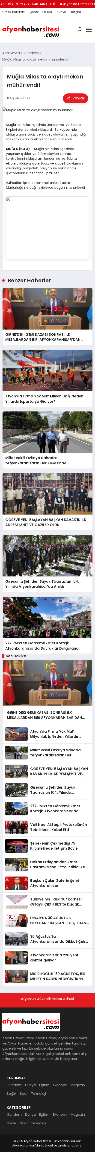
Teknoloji (38, 1093)
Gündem (14, 1085)
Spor (24, 1093)
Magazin (78, 1085)
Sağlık (11, 1093)
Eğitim (44, 1085)
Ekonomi (60, 1085)
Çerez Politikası (41, 12)
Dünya (30, 1085)
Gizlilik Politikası (13, 12)
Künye (61, 12)
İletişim (76, 12)
